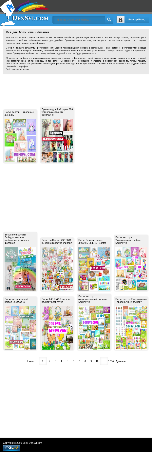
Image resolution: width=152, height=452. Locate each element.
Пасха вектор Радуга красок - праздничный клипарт (131, 300)
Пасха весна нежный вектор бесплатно (16, 300)
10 (97, 361)
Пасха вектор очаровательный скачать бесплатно (92, 299)
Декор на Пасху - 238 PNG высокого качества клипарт (57, 241)
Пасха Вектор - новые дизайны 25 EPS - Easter (92, 241)
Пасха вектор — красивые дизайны (19, 113)
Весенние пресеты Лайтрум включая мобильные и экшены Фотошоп (17, 238)
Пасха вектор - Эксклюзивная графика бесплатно (128, 240)
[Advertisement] (75, 86)
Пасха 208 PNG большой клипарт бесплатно (56, 300)
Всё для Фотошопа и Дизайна (24, 13)
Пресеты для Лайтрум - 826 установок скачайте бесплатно (57, 112)
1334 (111, 361)
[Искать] (109, 20)
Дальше (121, 361)
